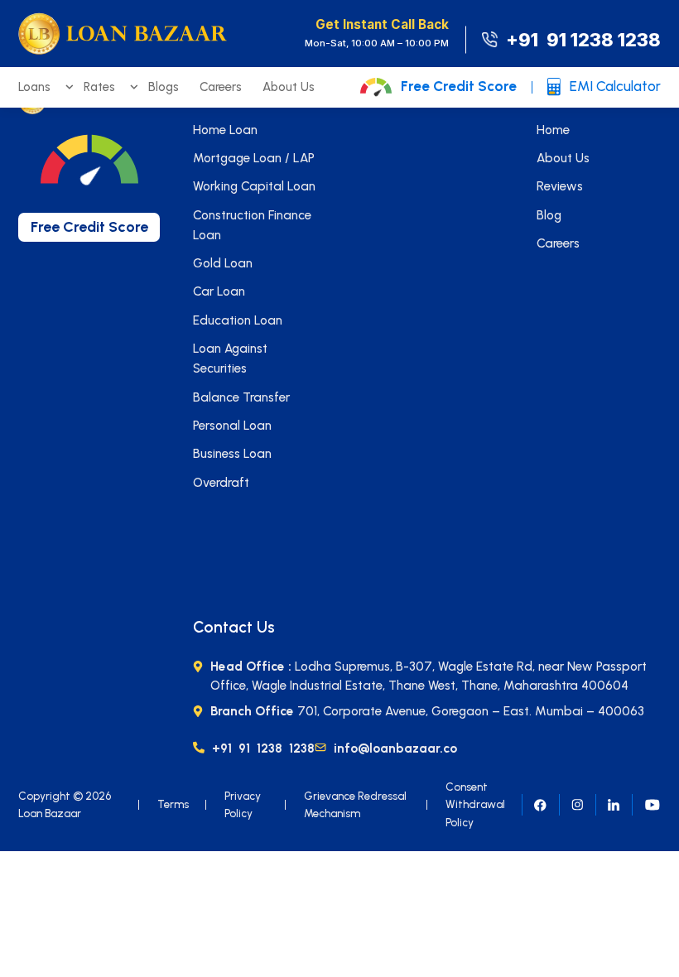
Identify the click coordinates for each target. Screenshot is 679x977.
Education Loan (237, 320)
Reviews (560, 186)
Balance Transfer (241, 397)
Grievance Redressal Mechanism (355, 804)
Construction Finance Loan (252, 225)
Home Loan (225, 130)
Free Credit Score (459, 86)
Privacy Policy (242, 804)
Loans (34, 86)
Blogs (163, 86)
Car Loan (219, 291)
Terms (173, 804)
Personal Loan (232, 425)
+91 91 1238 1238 (583, 40)
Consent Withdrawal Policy (475, 804)
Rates (99, 86)
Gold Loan (223, 263)
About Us (288, 86)
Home (553, 130)
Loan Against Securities (230, 358)
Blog (549, 215)
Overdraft (221, 482)
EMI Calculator (615, 86)
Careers (221, 86)
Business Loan (232, 453)
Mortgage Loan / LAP (254, 158)
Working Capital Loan (254, 186)
